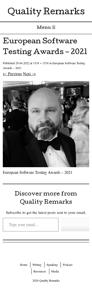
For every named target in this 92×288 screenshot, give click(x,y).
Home (23, 265)
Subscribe (75, 224)
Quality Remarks (46, 12)
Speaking (52, 265)
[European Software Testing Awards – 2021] (46, 165)
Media (55, 271)
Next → (29, 73)
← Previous (12, 73)
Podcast (67, 265)
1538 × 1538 (41, 63)
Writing (36, 265)
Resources (39, 271)
